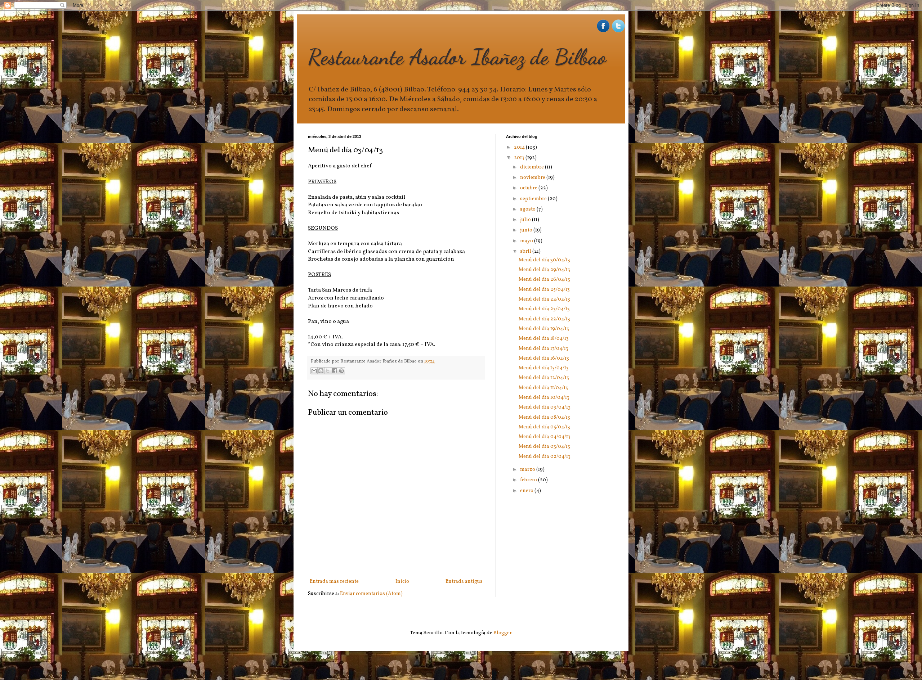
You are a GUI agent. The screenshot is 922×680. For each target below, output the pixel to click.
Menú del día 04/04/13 (544, 436)
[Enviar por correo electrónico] (314, 370)
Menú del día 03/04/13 (544, 446)
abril (526, 251)
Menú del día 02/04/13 (544, 456)
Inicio (402, 581)
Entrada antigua (464, 581)
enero (527, 490)
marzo (528, 469)
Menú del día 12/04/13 (544, 377)
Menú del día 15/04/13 (544, 368)
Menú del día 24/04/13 (544, 299)
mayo (527, 241)
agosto (528, 209)
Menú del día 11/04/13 (543, 387)
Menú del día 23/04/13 (544, 309)
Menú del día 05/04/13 (544, 427)
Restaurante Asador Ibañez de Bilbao (457, 57)
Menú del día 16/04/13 (544, 358)
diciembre (532, 167)
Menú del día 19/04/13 (544, 328)
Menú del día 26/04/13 (544, 279)
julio (526, 219)
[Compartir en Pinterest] (341, 370)
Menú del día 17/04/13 (543, 348)
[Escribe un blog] (321, 370)
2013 (519, 157)
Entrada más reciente (334, 581)
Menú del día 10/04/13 (544, 397)
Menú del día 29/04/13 (544, 269)
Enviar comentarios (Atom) (371, 593)
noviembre (533, 177)
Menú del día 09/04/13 (544, 407)
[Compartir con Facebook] (334, 370)
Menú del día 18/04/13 (544, 338)
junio (526, 230)
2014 (520, 147)
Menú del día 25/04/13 (544, 289)
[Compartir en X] (327, 370)
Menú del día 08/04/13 (544, 417)
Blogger (502, 633)
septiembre (534, 198)
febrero (529, 480)
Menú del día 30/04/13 (544, 260)
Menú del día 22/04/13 (544, 319)
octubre (529, 188)
